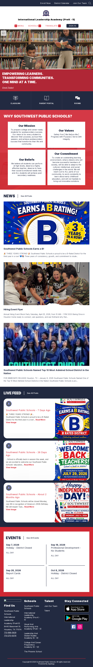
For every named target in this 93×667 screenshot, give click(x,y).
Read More (40, 420)
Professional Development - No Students (66, 549)
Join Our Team (80, 3)
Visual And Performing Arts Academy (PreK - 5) (32, 626)
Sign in (72, 26)
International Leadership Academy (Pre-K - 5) (32, 616)
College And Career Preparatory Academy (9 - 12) (32, 644)
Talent (47, 610)
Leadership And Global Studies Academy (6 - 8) (31, 635)
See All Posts (26, 196)
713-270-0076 (10, 635)
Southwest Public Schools (31, 607)
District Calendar (61, 3)
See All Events (33, 538)
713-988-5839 (10, 632)
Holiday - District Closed (19, 547)
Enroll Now (45, 3)
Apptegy (51, 664)
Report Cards (14, 573)
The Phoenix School (33, 651)
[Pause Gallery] (88, 66)
